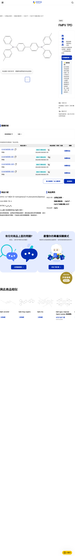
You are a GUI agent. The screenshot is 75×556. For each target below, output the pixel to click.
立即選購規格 (66, 58)
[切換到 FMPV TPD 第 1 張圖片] (27, 79)
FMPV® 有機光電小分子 (36, 16)
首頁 (1, 16)
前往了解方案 (55, 267)
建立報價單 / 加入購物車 (53, 181)
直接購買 (69, 181)
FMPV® (26, 16)
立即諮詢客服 (18, 267)
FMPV (56, 208)
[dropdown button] (15, 149)
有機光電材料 (18, 16)
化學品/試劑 (8, 16)
